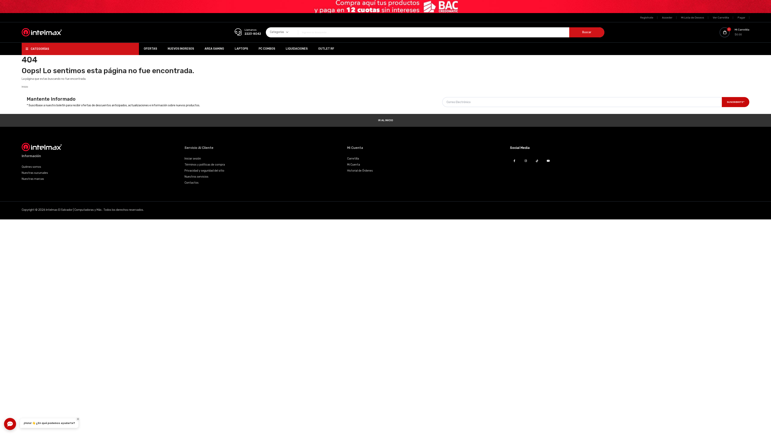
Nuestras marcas (33, 179)
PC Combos (267, 48)
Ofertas (150, 48)
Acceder (667, 17)
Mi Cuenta (353, 164)
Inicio (25, 86)
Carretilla (353, 158)
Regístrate (646, 17)
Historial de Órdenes (360, 170)
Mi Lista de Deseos (692, 17)
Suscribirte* (735, 102)
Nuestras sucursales (35, 173)
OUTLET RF (326, 48)
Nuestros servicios (196, 176)
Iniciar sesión (193, 158)
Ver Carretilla (721, 17)
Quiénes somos (31, 167)
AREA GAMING (214, 48)
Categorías (39, 49)
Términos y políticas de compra (205, 164)
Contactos (192, 182)
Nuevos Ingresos (181, 48)
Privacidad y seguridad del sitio (204, 170)
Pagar (741, 17)
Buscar (586, 32)
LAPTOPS (241, 48)
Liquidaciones (297, 48)
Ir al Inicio (385, 120)
